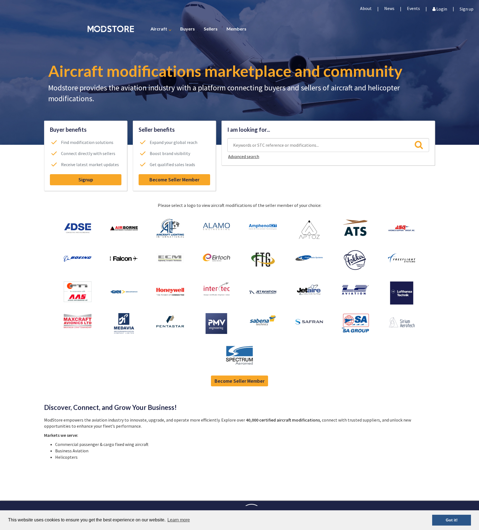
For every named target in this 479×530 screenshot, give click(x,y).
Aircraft (159, 28)
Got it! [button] (452, 520)
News (389, 8)
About (366, 8)
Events (413, 8)
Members (236, 28)
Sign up (466, 8)
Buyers (187, 28)
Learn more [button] (178, 520)
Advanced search (243, 156)
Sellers (211, 28)
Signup (85, 179)
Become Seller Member (174, 179)
